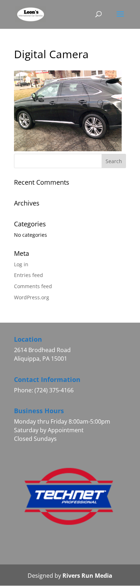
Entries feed (28, 275)
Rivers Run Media (87, 576)
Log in (21, 264)
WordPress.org (31, 297)
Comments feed (33, 286)
